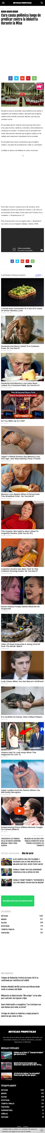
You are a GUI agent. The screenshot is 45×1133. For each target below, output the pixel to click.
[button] (42, 3)
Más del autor (28, 853)
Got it (35, 1131)
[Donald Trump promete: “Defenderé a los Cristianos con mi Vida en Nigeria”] (6, 882)
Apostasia (5, 926)
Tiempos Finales (7, 929)
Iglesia (4, 923)
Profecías (5, 933)
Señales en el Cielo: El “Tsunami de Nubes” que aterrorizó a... (29, 1053)
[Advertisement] (22, 52)
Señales (4, 1114)
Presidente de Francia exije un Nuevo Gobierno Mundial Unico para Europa (11, 842)
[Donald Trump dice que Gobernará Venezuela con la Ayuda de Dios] (6, 872)
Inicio (2, 8)
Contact (25, 1126)
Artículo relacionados (10, 853)
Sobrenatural (7, 1110)
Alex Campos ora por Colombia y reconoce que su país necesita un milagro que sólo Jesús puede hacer (28, 861)
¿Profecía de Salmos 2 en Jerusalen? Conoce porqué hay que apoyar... (27, 1074)
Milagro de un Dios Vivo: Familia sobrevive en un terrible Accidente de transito (34, 842)
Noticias (9, 11)
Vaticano (15, 11)
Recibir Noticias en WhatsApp (18, 901)
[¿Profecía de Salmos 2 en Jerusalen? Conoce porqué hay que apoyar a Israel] (6, 1076)
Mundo (8, 8)
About (19, 1126)
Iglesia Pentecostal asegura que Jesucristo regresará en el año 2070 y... (28, 1064)
